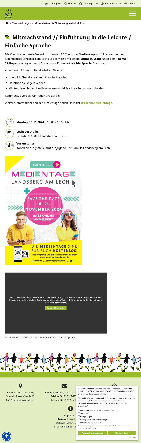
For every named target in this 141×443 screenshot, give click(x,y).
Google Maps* (86, 416)
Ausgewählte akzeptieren (92, 433)
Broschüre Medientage (96, 103)
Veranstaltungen (21, 23)
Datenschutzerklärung (55, 302)
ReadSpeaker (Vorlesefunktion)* (93, 420)
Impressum (70, 415)
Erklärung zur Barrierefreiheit (70, 426)
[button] (7, 436)
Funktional (98, 410)
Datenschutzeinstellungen (70, 422)
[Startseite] (7, 23)
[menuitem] (53, 3)
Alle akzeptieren (121, 433)
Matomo (90, 423)
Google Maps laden (56, 308)
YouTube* (84, 413)
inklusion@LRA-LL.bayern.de (68, 392)
